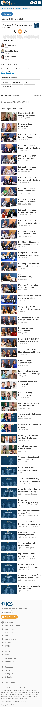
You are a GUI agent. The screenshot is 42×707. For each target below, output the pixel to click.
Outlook (8, 73)
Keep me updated (10, 617)
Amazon (8, 86)
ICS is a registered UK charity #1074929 (13, 701)
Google (3, 73)
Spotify (18, 82)
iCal (13, 73)
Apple (7, 82)
